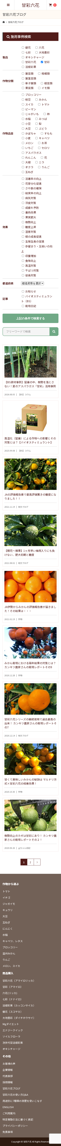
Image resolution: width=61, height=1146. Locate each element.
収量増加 (30, 256)
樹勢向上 (30, 222)
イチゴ (6, 897)
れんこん (30, 157)
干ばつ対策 (32, 270)
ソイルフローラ (11, 1036)
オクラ (29, 167)
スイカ (29, 104)
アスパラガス (33, 153)
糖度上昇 (30, 227)
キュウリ (8, 910)
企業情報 (8, 1070)
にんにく (8, 928)
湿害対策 (30, 232)
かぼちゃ (30, 133)
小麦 (28, 138)
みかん (42, 99)
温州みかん (9, 953)
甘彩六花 (30, 5)
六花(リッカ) (10, 993)
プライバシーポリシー (15, 1125)
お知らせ (30, 291)
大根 (28, 162)
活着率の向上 (33, 179)
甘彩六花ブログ (11, 1088)
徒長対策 (30, 275)
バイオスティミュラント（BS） (36, 298)
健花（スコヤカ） (13, 1011)
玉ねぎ (29, 172)
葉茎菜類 (30, 78)
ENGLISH (8, 1107)
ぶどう (42, 128)
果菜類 (29, 88)
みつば (42, 119)
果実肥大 (30, 217)
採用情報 (8, 1082)
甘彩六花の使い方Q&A (15, 1094)
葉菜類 (29, 73)
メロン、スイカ (11, 966)
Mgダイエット (11, 1024)
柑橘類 (45, 73)
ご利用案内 (9, 1113)
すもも (48, 133)
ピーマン (30, 109)
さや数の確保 (33, 188)
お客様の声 (9, 1063)
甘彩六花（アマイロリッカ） (19, 980)
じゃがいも (32, 114)
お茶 (44, 143)
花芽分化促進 (33, 183)
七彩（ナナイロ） (13, 999)
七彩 (28, 52)
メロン (29, 143)
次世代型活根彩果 (13, 1042)
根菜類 (48, 83)
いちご (29, 148)
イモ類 (45, 88)
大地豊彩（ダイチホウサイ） (19, 1018)
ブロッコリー (33, 95)
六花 (41, 47)
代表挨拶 (8, 1076)
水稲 (28, 119)
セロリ (45, 148)
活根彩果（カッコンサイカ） (19, 1005)
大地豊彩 (44, 52)
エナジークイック (13, 1030)
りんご (45, 167)
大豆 (28, 128)
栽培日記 (30, 306)
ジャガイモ (9, 903)
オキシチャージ (34, 57)
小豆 (28, 124)
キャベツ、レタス (13, 941)
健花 (28, 47)
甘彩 (47, 62)
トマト (45, 104)
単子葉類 (30, 83)
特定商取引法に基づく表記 (18, 1119)
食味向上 (30, 261)
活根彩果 (30, 67)
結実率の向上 (33, 193)
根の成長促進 (33, 236)
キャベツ (44, 138)
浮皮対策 (30, 203)
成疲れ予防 (32, 208)
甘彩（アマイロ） (13, 987)
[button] (53, 331)
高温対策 (30, 265)
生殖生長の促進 (34, 241)
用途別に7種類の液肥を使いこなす (22, 1101)
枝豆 (28, 99)
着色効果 (30, 212)
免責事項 (8, 1132)
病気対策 (30, 198)
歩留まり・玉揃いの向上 (36, 248)
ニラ (41, 162)
